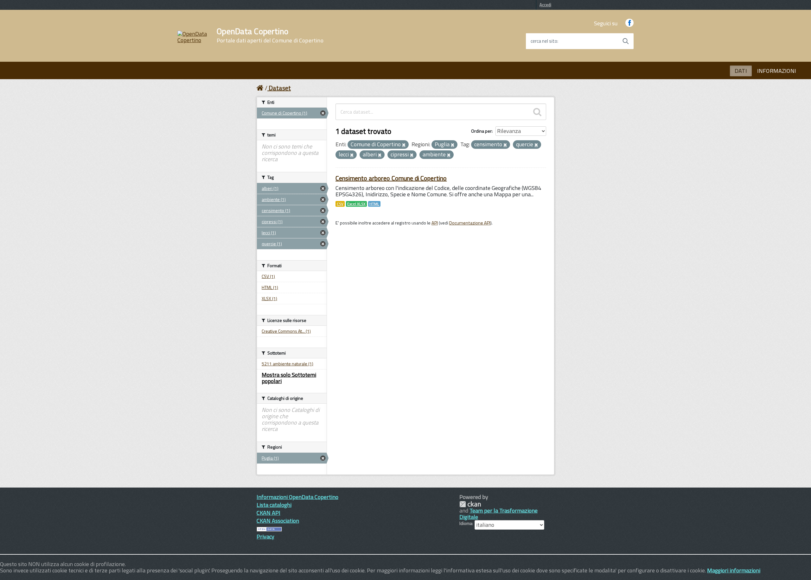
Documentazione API (469, 222)
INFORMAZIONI (776, 70)
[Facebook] (629, 23)
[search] (537, 112)
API (434, 222)
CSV (340, 204)
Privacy (265, 536)
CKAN (470, 504)
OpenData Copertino (270, 35)
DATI (741, 70)
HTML (374, 204)
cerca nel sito (544, 41)
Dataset (280, 88)
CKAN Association (278, 520)
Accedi (545, 5)
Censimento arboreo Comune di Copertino (391, 178)
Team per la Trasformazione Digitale (498, 513)
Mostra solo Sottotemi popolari (289, 377)
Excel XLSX (356, 204)
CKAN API (268, 512)
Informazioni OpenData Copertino (297, 497)
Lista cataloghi (274, 505)
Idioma (465, 523)
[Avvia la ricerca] (626, 41)
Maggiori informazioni (733, 570)
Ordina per (481, 131)
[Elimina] (404, 145)
